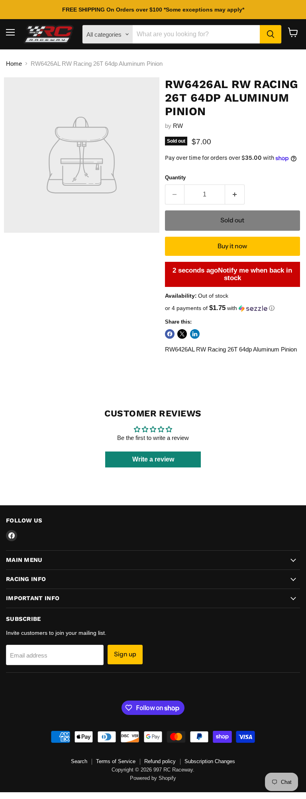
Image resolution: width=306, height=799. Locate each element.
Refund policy (160, 761)
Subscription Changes (209, 761)
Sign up (125, 654)
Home (14, 63)
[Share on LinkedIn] (195, 334)
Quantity (175, 178)
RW (178, 125)
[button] (232, 308)
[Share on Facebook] (170, 334)
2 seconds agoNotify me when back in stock (232, 274)
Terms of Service (115, 761)
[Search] (270, 34)
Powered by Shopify (153, 778)
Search (79, 761)
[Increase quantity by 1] (235, 194)
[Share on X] (182, 334)
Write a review (153, 459)
